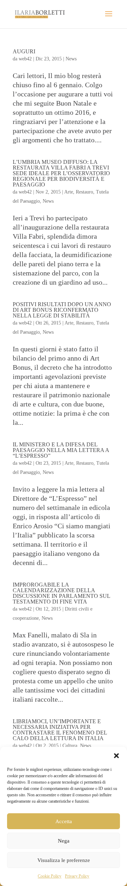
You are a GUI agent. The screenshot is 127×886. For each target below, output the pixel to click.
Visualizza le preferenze (63, 860)
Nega (63, 841)
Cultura (69, 745)
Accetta (63, 821)
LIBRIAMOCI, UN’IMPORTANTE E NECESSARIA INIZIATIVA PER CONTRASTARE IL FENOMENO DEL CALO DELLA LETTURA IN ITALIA (60, 729)
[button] (116, 755)
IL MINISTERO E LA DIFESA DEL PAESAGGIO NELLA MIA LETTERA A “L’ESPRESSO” (61, 450)
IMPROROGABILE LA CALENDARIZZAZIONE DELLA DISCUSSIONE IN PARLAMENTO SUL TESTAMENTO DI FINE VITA (61, 593)
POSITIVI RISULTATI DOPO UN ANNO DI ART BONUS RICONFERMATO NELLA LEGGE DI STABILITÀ (62, 310)
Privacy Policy (77, 876)
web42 (25, 58)
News (71, 58)
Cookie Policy (49, 876)
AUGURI (24, 51)
